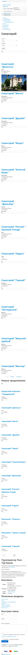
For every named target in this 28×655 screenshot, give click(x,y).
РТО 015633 (12, 567)
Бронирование (6, 19)
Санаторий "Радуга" (12, 253)
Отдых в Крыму (6, 20)
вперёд (12, 376)
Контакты (5, 26)
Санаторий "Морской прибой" (13, 340)
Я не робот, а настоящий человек (11, 639)
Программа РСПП (9, 22)
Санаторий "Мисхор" (13, 366)
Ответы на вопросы (6, 606)
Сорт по (3, 38)
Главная (4, 1)
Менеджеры (6, 25)
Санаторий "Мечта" (12, 93)
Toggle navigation (7, 4)
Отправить (4, 641)
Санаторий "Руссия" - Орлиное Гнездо (13, 228)
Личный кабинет (8, 11)
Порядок (3, 43)
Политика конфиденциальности (8, 636)
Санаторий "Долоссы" (7, 65)
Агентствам (6, 28)
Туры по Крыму (6, 29)
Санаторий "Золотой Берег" (13, 171)
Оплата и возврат (5, 605)
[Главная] (5, 6)
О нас (4, 23)
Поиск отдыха (4, 599)
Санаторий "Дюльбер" (7, 202)
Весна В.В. (8, 644)
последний (18, 376)
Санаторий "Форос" (12, 143)
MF (17, 646)
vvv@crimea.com (7, 13)
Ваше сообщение (5, 623)
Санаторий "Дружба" (13, 118)
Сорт (3, 48)
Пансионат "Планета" (11, 519)
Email (3, 618)
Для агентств (4, 607)
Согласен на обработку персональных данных (14, 634)
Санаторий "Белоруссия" (9, 308)
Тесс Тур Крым (8, 8)
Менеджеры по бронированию (8, 602)
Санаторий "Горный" (13, 280)
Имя (2, 614)
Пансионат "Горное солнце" (13, 532)
